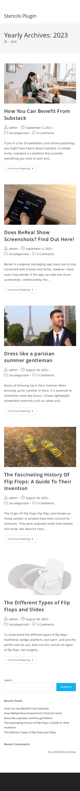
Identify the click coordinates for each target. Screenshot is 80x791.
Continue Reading (22, 169)
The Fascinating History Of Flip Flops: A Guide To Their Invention (38, 481)
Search (8, 680)
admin (13, 128)
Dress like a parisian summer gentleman (29, 357)
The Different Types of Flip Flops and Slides (37, 606)
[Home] (5, 41)
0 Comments (45, 133)
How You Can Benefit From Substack (26, 708)
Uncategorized (19, 133)
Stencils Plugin (20, 15)
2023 (13, 41)
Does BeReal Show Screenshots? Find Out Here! (39, 235)
